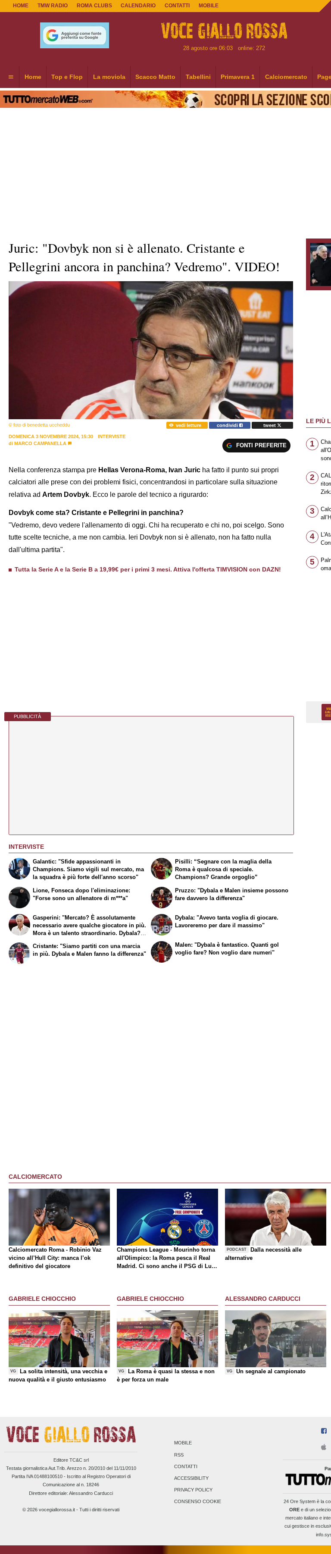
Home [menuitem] (33, 76)
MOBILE (209, 5)
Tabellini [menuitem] (198, 76)
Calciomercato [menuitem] (286, 76)
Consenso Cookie (197, 1501)
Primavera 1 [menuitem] (238, 76)
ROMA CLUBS (94, 5)
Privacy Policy (193, 1490)
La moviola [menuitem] (109, 76)
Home (20, 5)
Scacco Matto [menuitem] (155, 76)
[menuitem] (10, 77)
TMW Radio (52, 5)
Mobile (183, 1443)
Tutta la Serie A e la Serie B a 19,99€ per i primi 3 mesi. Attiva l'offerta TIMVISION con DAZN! (148, 569)
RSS (179, 1454)
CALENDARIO (138, 5)
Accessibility (191, 1478)
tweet (270, 425)
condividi (228, 425)
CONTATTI (177, 5)
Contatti (185, 1466)
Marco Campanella (40, 443)
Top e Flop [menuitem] (67, 76)
